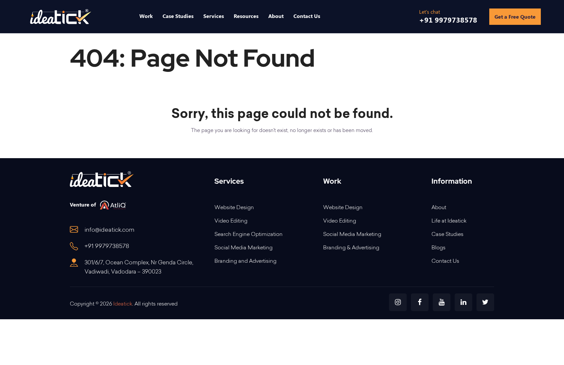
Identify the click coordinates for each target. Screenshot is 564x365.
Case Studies (447, 234)
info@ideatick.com (109, 230)
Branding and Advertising (245, 261)
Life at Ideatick (448, 221)
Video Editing (230, 221)
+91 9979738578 (107, 247)
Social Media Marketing (243, 248)
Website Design (234, 207)
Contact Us (445, 261)
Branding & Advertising (351, 248)
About (438, 207)
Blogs (438, 248)
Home (435, 58)
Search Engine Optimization (248, 234)
